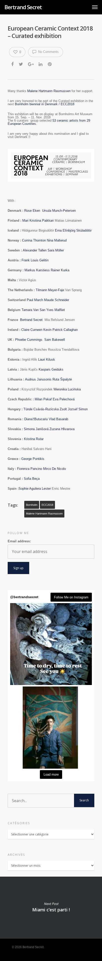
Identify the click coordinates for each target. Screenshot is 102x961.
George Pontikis (32, 459)
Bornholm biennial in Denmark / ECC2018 (44, 104)
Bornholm (31, 504)
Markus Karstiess (38, 270)
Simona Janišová (37, 429)
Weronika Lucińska (67, 389)
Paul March (35, 300)
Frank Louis (30, 260)
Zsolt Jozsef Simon (74, 409)
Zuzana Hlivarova (62, 429)
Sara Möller (56, 250)
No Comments (48, 52)
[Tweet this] (21, 64)
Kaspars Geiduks (51, 369)
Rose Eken (33, 210)
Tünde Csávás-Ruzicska (42, 409)
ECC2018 (47, 504)
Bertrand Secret (23, 7)
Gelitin (44, 260)
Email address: (19, 541)
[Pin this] (50, 64)
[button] (51, 644)
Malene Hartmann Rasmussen (49, 91)
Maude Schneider (56, 300)
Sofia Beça (32, 478)
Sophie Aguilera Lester (35, 488)
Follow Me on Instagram (71, 597)
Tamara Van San (34, 310)
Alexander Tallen (35, 250)
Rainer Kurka (60, 270)
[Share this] (13, 64)
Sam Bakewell (54, 340)
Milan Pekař (44, 399)
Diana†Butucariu (36, 419)
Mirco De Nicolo (54, 469)
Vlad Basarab (58, 419)
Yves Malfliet (56, 310)
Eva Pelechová (64, 399)
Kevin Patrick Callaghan (60, 330)
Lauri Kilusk (46, 359)
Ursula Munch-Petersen (59, 210)
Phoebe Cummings (29, 340)
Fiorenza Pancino (30, 469)
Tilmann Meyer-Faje (50, 290)
